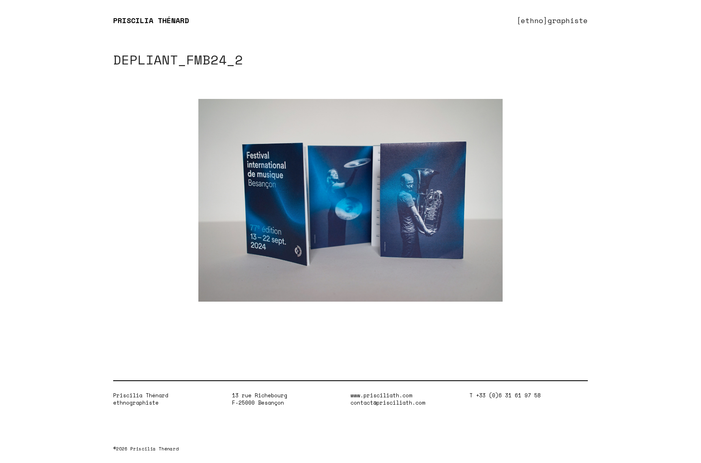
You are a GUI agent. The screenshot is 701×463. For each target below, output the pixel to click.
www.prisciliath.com (381, 395)
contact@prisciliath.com (387, 403)
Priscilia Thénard (140, 395)
